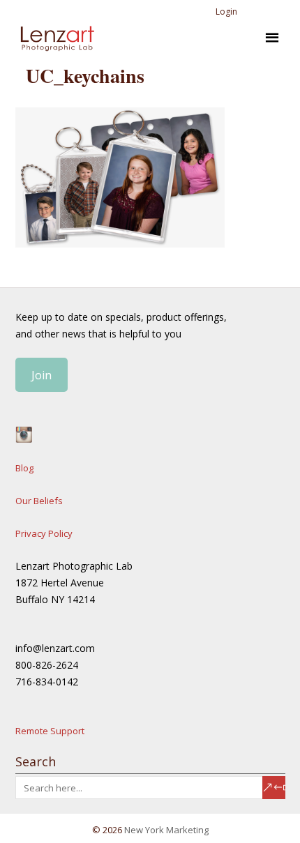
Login (226, 11)
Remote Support (49, 730)
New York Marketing (166, 829)
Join (41, 375)
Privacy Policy (44, 533)
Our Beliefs (39, 500)
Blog (24, 468)
